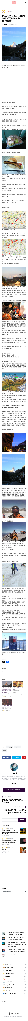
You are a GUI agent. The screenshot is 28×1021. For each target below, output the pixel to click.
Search (22, 820)
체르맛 (4, 750)
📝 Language (7, 976)
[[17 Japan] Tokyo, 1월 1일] (18, 684)
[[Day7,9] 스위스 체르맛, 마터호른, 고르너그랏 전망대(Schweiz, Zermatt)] (7, 684)
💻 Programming (8, 982)
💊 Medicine (6, 979)
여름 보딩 (9, 747)
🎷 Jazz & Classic (8, 973)
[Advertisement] (14, 85)
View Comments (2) (13, 790)
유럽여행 (17, 747)
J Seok (5, 24)
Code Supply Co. (20, 1016)
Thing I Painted (9, 970)
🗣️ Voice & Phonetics (9, 993)
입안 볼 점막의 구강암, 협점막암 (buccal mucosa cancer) (9, 841)
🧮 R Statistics (7, 987)
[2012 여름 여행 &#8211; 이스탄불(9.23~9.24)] (7, 702)
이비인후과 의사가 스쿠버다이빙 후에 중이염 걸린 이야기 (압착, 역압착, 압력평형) (17, 944)
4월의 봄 (4, 849)
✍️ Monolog (7, 964)
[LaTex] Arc (12, 955)
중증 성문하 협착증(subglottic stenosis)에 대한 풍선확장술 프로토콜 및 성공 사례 (10, 832)
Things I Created (9, 984)
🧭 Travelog (7, 990)
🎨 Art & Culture (8, 967)
